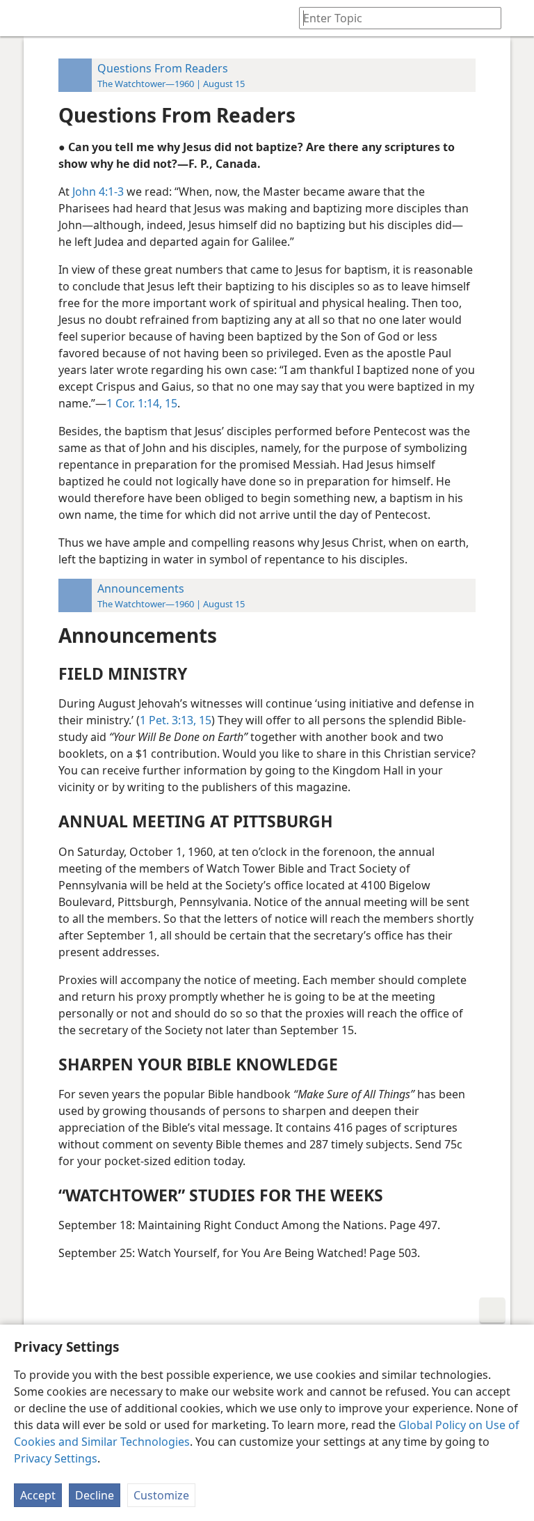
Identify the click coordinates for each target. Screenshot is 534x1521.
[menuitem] (21, 18)
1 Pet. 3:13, (168, 720)
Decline (94, 1495)
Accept (38, 1495)
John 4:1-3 (98, 191)
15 (203, 720)
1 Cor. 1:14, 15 (141, 403)
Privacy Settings (55, 1458)
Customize (161, 1495)
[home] (21, 18)
